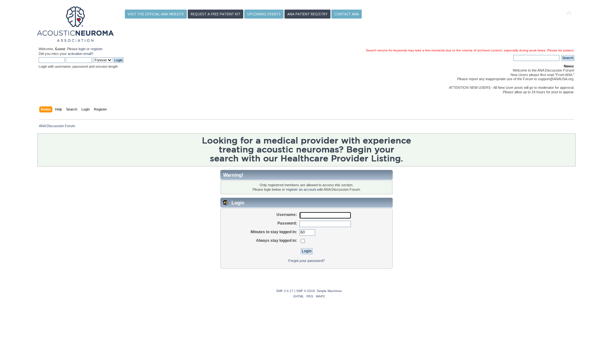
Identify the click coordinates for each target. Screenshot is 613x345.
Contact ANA (346, 14)
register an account (301, 189)
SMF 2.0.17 (284, 291)
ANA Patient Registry (307, 14)
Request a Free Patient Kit (215, 14)
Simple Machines (329, 291)
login (82, 49)
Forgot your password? (306, 261)
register (96, 49)
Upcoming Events (264, 14)
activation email (79, 54)
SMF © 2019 (305, 291)
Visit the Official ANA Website (156, 14)
